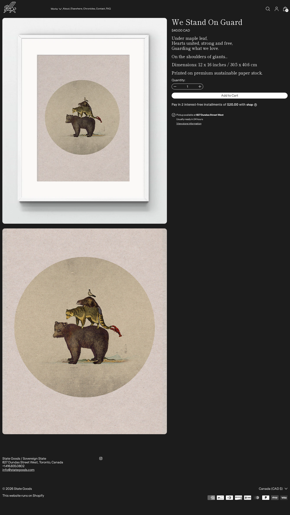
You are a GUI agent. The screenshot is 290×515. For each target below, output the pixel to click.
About (66, 8)
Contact (100, 8)
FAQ (108, 8)
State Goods (23, 489)
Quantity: (178, 80)
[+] (200, 86)
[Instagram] (101, 458)
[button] (268, 9)
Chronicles (89, 8)
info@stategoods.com (18, 470)
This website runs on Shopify (23, 495)
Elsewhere (76, 8)
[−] (175, 86)
